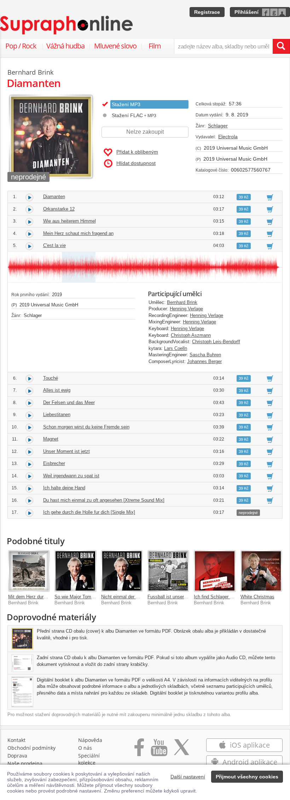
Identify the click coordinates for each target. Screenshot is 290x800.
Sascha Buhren (205, 354)
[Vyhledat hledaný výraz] (281, 46)
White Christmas (257, 596)
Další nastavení (187, 776)
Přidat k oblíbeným (137, 152)
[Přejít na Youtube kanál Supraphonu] (159, 751)
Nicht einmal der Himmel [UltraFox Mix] (141, 596)
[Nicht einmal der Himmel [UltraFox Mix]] (121, 570)
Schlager (218, 125)
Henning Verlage (186, 308)
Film (155, 46)
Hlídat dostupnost (136, 163)
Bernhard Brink (182, 302)
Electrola (228, 136)
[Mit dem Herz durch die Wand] (28, 570)
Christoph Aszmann (191, 335)
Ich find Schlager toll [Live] (221, 596)
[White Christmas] (261, 570)
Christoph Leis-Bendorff (216, 341)
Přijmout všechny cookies (247, 776)
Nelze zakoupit (145, 132)
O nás (85, 747)
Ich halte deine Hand (64, 487)
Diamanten (54, 196)
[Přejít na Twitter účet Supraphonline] (181, 751)
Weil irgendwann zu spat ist (71, 475)
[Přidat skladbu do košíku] (270, 197)
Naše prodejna (24, 763)
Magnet (50, 439)
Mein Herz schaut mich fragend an (78, 233)
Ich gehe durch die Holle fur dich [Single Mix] (89, 512)
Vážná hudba (65, 46)
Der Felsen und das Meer (69, 402)
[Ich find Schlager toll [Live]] (214, 570)
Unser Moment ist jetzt (66, 451)
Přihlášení (246, 12)
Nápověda (90, 740)
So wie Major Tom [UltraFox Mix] (88, 596)
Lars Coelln (175, 348)
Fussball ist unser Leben (172, 596)
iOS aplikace (249, 745)
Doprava (17, 755)
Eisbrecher (54, 463)
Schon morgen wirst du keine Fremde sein (86, 427)
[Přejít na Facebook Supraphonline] (139, 751)
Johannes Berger (204, 361)
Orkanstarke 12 (59, 209)
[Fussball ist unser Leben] (168, 570)
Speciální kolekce (89, 759)
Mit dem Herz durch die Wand (38, 596)
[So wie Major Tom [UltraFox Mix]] (75, 570)
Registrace (207, 12)
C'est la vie (54, 245)
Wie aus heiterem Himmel (69, 221)
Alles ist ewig (56, 390)
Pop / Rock (20, 46)
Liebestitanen (56, 414)
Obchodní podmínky (31, 747)
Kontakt (16, 740)
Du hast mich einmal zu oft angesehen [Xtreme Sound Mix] (103, 500)
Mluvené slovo (115, 46)
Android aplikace (249, 762)
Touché (50, 378)
